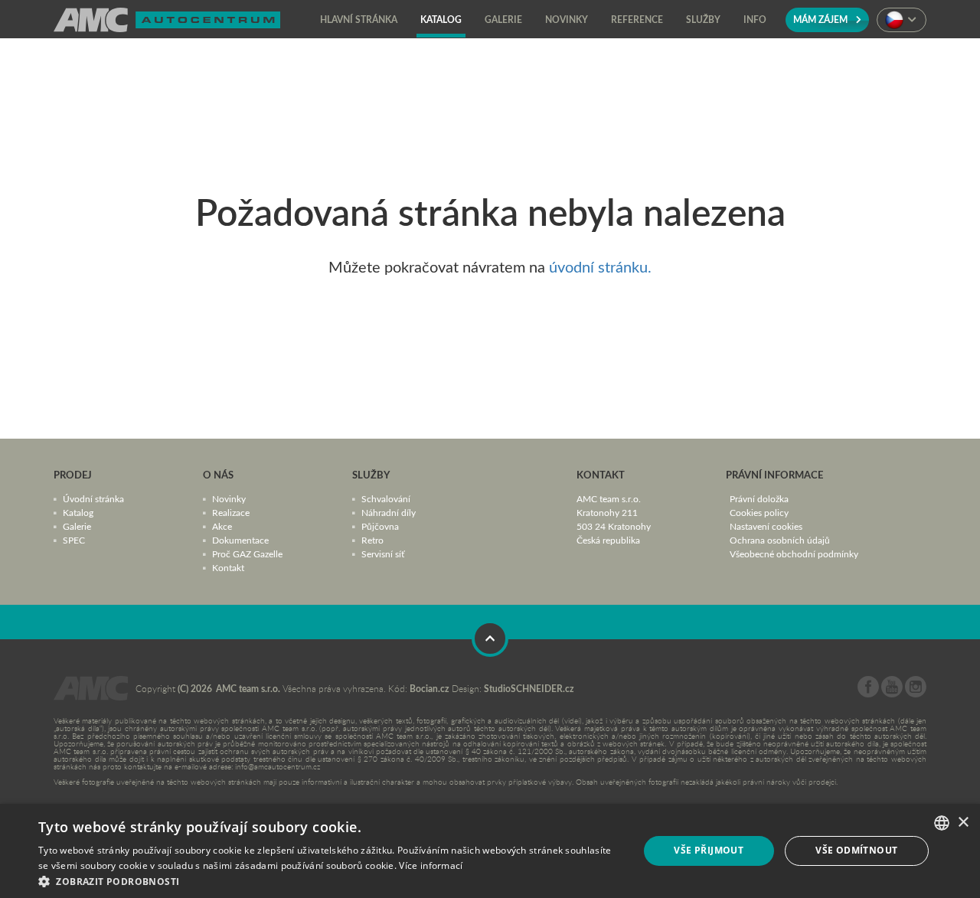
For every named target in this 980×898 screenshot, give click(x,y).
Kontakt (228, 567)
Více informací (430, 865)
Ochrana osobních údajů (780, 540)
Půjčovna (380, 526)
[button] (329, 880)
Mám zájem (821, 19)
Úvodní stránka (93, 498)
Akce (222, 526)
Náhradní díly (388, 512)
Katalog (78, 512)
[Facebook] (868, 693)
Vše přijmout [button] (708, 850)
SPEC (74, 540)
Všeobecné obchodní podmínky (794, 553)
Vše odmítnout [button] (856, 850)
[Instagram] (915, 693)
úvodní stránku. (600, 266)
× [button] (963, 822)
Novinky (229, 498)
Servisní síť (382, 553)
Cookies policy (759, 512)
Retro (372, 540)
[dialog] (490, 851)
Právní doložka (759, 498)
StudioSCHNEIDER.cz (529, 688)
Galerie (77, 526)
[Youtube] (892, 693)
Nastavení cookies (766, 526)
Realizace (231, 512)
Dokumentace (240, 540)
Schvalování (385, 498)
